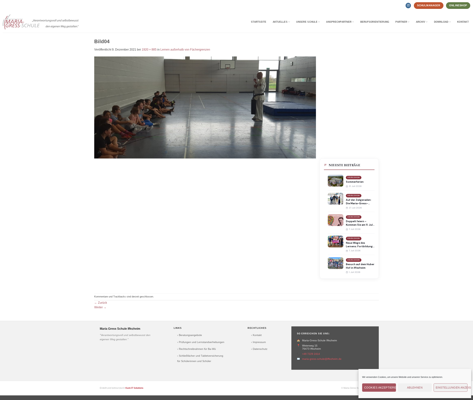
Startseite (258, 21)
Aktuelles (280, 21)
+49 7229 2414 (311, 354)
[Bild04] (205, 107)
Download (441, 21)
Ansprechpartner (338, 21)
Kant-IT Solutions (134, 388)
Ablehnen (415, 387)
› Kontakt (256, 335)
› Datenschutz (259, 349)
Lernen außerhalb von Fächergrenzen (185, 49)
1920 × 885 (149, 49)
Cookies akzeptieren (380, 387)
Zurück (100, 302)
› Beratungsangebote (189, 335)
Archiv (420, 21)
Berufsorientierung (374, 21)
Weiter (100, 307)
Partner (401, 21)
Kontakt (463, 21)
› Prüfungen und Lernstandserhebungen (200, 342)
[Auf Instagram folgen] (408, 5)
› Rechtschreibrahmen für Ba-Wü (196, 349)
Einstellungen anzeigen (451, 387)
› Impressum (258, 342)
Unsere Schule (306, 21)
